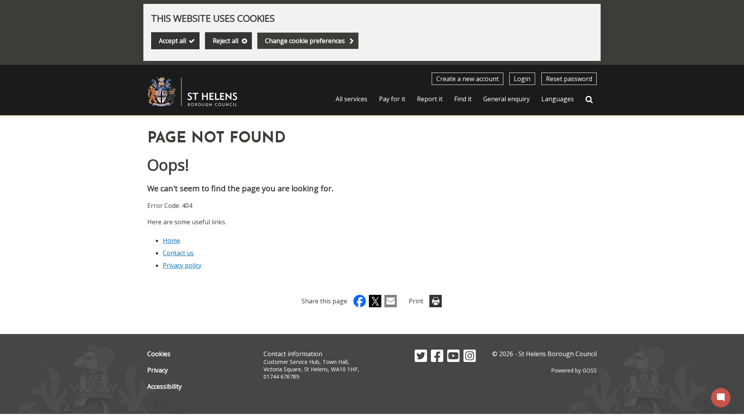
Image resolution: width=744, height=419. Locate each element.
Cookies (158, 354)
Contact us (178, 253)
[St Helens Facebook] (437, 359)
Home (171, 240)
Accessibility (164, 386)
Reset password (569, 78)
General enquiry (506, 99)
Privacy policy (182, 265)
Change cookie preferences (305, 40)
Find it (463, 99)
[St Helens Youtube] (453, 359)
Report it (430, 99)
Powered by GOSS (574, 370)
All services (351, 99)
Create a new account (467, 78)
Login (522, 78)
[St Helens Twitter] (421, 359)
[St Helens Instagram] (469, 359)
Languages (557, 99)
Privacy (157, 370)
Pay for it (392, 99)
